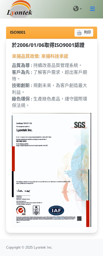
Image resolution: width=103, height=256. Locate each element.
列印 (87, 32)
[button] (77, 9)
